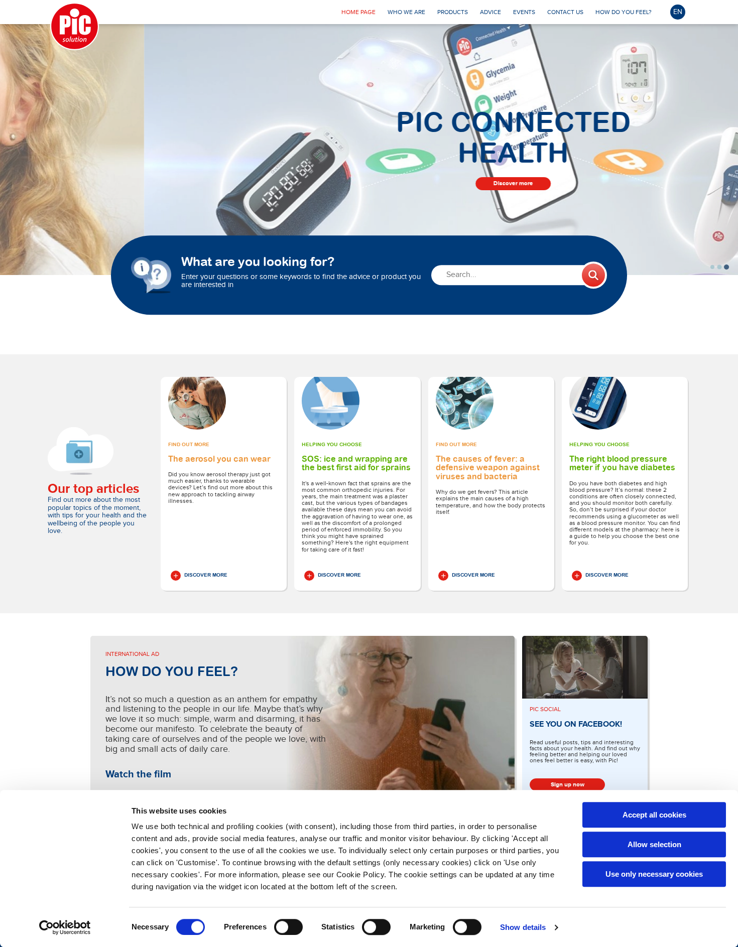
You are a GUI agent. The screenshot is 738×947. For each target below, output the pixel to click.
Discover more (369, 183)
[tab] (712, 267)
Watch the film (138, 774)
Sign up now (567, 784)
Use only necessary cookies (654, 874)
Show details (523, 927)
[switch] (288, 927)
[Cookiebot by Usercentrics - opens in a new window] (65, 927)
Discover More (205, 575)
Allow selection (654, 844)
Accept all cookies (654, 814)
